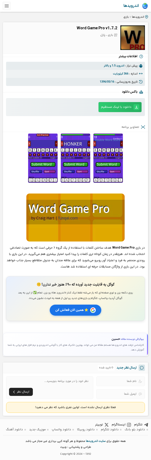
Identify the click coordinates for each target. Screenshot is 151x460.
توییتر (99, 424)
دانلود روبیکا (86, 429)
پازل (102, 35)
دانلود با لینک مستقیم (116, 107)
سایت (102, 441)
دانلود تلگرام (110, 429)
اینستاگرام (118, 424)
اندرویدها (131, 6)
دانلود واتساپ (61, 429)
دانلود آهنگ (14, 429)
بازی (126, 17)
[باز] (7, 6)
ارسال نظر (23, 392)
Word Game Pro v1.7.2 (97, 28)
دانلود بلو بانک (135, 429)
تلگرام (138, 424)
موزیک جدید (37, 429)
